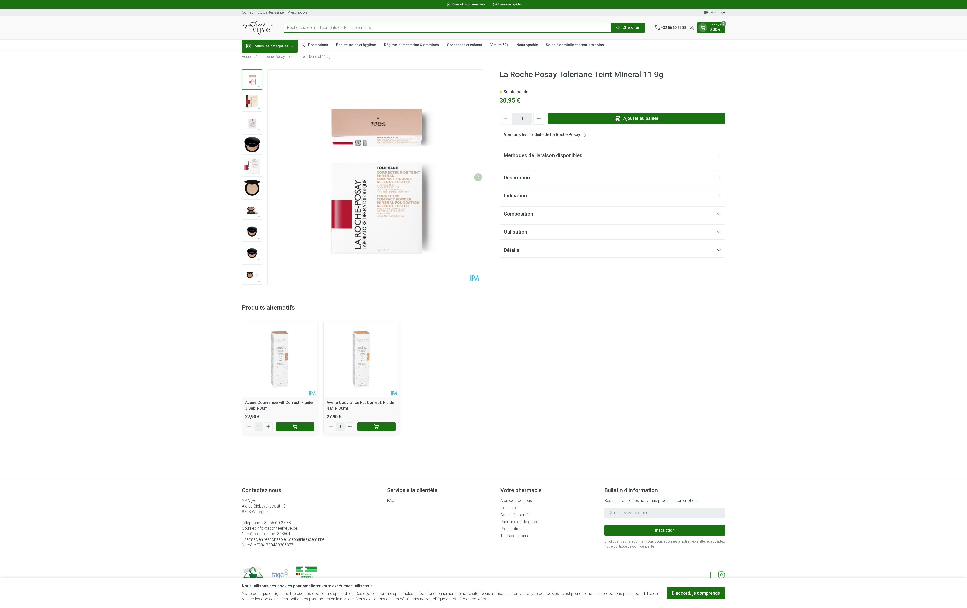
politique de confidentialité (633, 546)
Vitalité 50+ (499, 45)
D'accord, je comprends (696, 593)
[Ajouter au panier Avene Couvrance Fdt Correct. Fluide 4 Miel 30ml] (376, 426)
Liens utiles (510, 507)
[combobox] (447, 28)
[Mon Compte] (691, 27)
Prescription (297, 12)
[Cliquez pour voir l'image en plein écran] (375, 177)
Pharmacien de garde (519, 521)
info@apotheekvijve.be (277, 528)
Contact (248, 12)
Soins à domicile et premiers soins (575, 45)
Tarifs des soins (514, 535)
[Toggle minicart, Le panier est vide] (702, 27)
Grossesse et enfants (464, 45)
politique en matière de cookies (458, 599)
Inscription (665, 530)
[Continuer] (478, 177)
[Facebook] (711, 575)
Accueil (247, 57)
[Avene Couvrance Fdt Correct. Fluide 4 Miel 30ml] (361, 359)
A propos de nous (516, 500)
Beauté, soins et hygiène (356, 45)
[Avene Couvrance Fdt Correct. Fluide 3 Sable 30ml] (279, 359)
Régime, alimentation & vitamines (411, 45)
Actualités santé (271, 12)
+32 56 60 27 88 (276, 522)
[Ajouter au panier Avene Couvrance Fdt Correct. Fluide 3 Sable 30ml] (295, 426)
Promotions (318, 45)
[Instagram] (721, 575)
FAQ (390, 500)
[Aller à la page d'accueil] (257, 27)
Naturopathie (527, 45)
